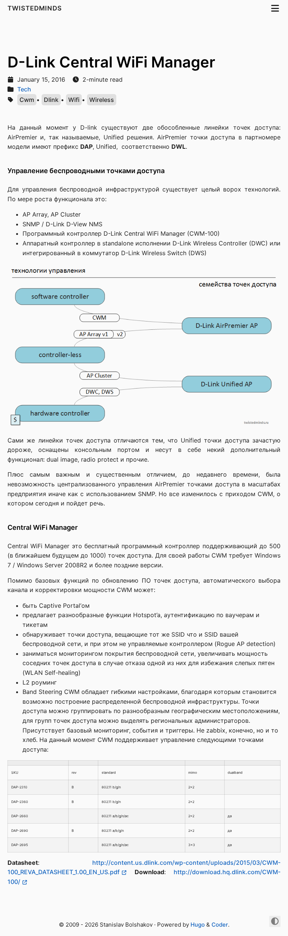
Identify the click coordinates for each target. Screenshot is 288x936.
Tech (24, 89)
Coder (220, 924)
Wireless (101, 99)
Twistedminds (36, 8)
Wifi (74, 99)
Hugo (197, 924)
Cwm (27, 99)
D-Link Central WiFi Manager (111, 62)
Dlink (51, 99)
